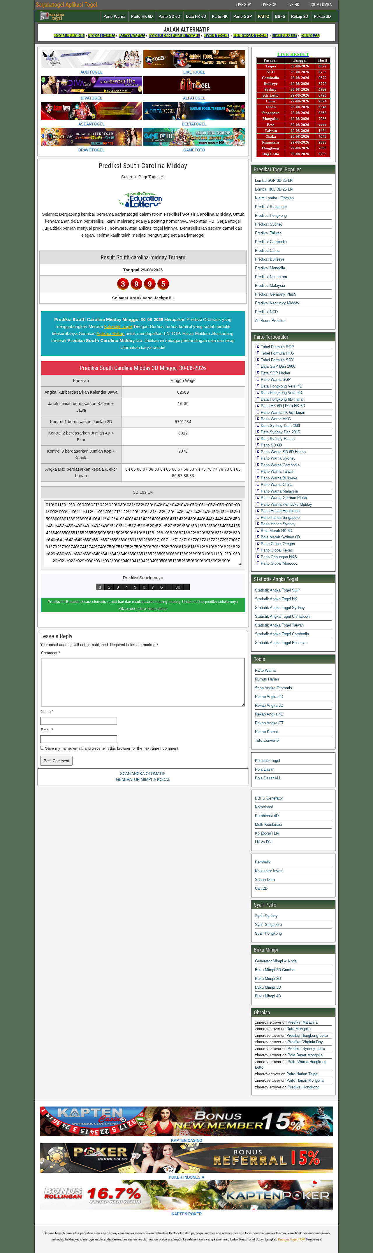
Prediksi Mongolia (270, 268)
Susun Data (265, 879)
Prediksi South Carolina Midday (142, 166)
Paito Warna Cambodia (280, 465)
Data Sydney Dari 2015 (280, 432)
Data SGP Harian (275, 373)
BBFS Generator (269, 798)
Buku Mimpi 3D (268, 987)
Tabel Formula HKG (277, 353)
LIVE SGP (268, 4)
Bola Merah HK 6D (276, 530)
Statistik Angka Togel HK (276, 599)
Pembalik (263, 862)
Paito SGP (242, 16)
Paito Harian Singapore (280, 517)
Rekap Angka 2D (269, 696)
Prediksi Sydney (269, 224)
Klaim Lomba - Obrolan (274, 198)
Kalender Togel (118, 326)
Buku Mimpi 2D (268, 978)
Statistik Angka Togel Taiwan (279, 625)
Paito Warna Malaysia (279, 491)
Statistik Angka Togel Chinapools (283, 616)
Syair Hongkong (268, 933)
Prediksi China (267, 250)
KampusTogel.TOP (291, 1239)
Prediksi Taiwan (268, 233)
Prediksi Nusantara (271, 277)
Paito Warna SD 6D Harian (283, 452)
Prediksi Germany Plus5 (275, 294)
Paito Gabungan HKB (278, 557)
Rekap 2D (299, 16)
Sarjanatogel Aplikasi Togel (66, 4)
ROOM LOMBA (320, 4)
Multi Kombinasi (268, 824)
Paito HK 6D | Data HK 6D (282, 406)
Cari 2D (261, 888)
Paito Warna (114, 16)
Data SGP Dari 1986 (277, 366)
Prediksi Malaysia (270, 285)
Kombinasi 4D (267, 816)
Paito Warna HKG (275, 419)
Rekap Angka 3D (269, 705)
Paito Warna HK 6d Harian (282, 412)
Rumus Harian (267, 679)
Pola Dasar (264, 769)
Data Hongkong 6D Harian (282, 399)
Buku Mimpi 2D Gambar (275, 970)
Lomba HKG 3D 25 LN (274, 189)
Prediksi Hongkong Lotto (307, 1035)
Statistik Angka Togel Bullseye (281, 643)
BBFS (280, 16)
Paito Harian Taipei (302, 1074)
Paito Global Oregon (277, 544)
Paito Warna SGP (275, 379)
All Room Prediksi (270, 320)
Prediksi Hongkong (271, 215)
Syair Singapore (268, 924)
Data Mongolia (298, 1029)
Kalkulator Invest (269, 871)
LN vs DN (263, 842)
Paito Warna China (276, 484)
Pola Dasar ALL (268, 778)
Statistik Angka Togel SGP (277, 590)
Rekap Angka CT (269, 723)
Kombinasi (264, 807)
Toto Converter (267, 740)
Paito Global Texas (276, 550)
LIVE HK (293, 4)
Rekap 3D (322, 16)
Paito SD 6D (169, 16)
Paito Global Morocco (278, 563)
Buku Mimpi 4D (268, 996)
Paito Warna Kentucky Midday (286, 504)
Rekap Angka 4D (269, 714)
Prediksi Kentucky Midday (277, 303)
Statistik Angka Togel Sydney (280, 607)
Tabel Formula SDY (277, 360)
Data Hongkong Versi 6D (281, 392)
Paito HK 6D (142, 16)
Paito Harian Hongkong (280, 511)
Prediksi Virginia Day (305, 1042)
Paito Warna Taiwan (277, 471)
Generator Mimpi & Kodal (276, 961)
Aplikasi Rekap (110, 333)
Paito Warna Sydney (277, 458)
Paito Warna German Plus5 (283, 497)
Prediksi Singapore (271, 207)
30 (177, 586)
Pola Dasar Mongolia (305, 1055)
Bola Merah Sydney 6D (280, 537)
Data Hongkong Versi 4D (281, 386)
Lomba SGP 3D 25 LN (274, 180)
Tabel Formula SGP (277, 347)
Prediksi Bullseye (269, 259)
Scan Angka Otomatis (273, 688)
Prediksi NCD (266, 312)
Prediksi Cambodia (271, 242)
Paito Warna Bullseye (278, 478)
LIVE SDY (243, 4)
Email (47, 730)
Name (47, 711)
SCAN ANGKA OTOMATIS (143, 774)
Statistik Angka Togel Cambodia (282, 634)
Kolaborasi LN (267, 833)
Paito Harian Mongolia (304, 1080)
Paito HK (220, 16)
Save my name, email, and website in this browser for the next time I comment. (112, 748)
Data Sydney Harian (277, 439)
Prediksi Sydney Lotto (306, 1048)
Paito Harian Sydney (277, 524)
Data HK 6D (196, 16)
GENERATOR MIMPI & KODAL (143, 779)
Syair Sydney (266, 916)
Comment (50, 653)
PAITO (263, 16)
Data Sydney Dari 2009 (280, 425)
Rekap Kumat (266, 732)
